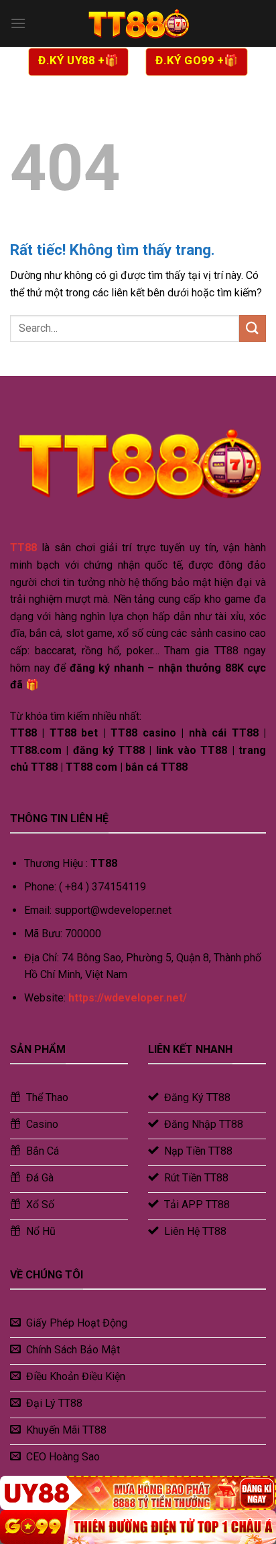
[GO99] (138, 1527)
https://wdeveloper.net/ (127, 997)
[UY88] (138, 1493)
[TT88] (138, 23)
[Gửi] (252, 328)
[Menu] (18, 23)
